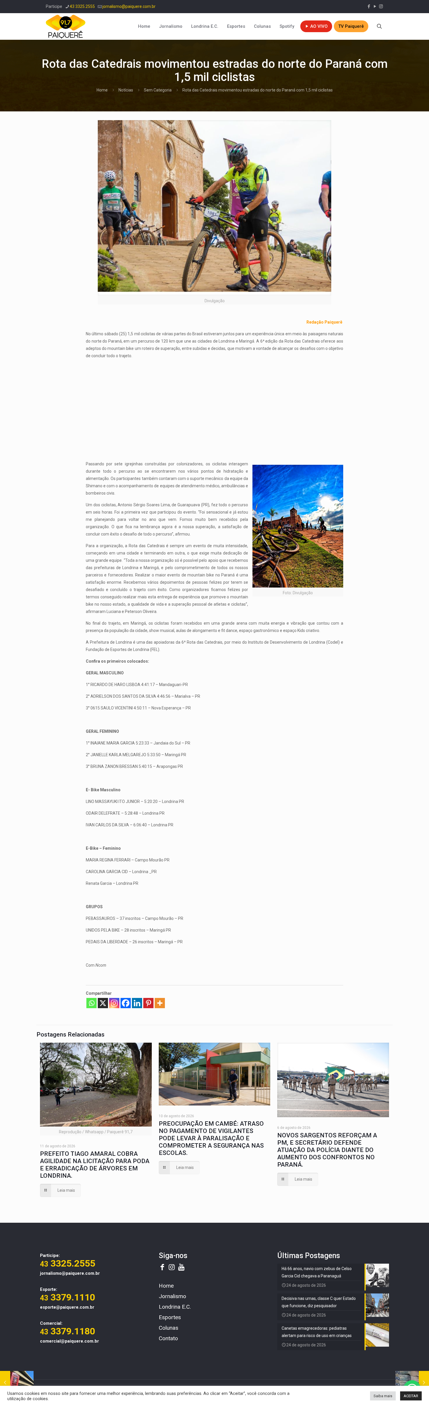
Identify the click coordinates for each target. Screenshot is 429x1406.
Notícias (125, 90)
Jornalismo (172, 1296)
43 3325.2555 (82, 6)
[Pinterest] (148, 1003)
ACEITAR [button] (411, 1396)
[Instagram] (114, 1003)
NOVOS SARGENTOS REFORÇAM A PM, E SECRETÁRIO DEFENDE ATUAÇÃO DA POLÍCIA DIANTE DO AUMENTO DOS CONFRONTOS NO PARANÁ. (327, 1150)
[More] (160, 1003)
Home (102, 90)
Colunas (168, 1327)
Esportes (170, 1317)
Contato (168, 1338)
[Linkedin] (137, 1003)
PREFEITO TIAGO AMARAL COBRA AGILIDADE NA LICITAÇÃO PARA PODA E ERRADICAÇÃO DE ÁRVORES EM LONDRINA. (94, 1164)
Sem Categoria (158, 90)
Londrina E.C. (175, 1306)
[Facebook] (126, 1003)
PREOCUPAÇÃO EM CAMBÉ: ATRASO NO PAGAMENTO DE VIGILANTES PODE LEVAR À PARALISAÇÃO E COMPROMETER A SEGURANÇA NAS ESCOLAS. (211, 1138)
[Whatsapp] (91, 1003)
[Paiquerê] (66, 26)
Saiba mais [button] (383, 1396)
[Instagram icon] (381, 6)
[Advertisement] (214, 405)
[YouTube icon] (375, 6)
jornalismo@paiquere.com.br (129, 6)
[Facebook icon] (369, 6)
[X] (103, 1003)
